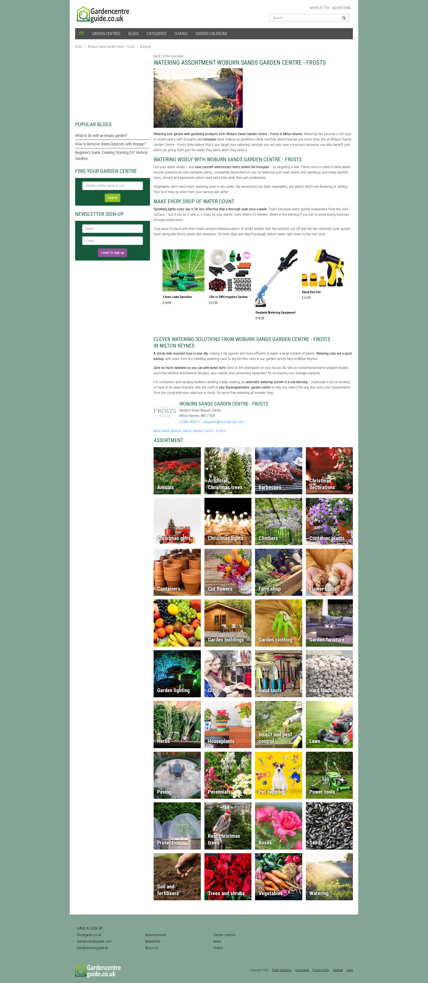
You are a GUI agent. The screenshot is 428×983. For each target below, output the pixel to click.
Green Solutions (282, 970)
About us (151, 948)
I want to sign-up (112, 252)
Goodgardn (302, 970)
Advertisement (155, 935)
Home (78, 46)
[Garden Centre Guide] (103, 14)
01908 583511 (189, 422)
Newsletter (319, 8)
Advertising (341, 8)
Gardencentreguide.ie (92, 948)
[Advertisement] (112, 85)
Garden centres (106, 33)
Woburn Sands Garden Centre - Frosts (111, 46)
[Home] (81, 33)
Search (112, 198)
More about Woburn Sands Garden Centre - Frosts (189, 431)
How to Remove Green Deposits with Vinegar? (110, 144)
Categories (157, 33)
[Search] (342, 18)
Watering (145, 46)
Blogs (133, 33)
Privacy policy (321, 970)
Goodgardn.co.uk (89, 935)
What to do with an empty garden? (101, 135)
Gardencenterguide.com (94, 941)
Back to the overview (168, 56)
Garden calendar (211, 33)
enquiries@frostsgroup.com (224, 422)
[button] (183, 278)
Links (349, 970)
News (217, 941)
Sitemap (338, 970)
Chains (181, 33)
